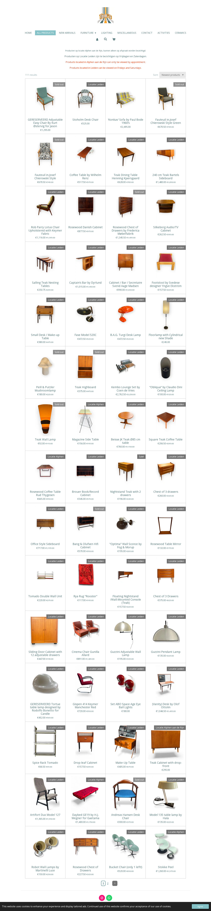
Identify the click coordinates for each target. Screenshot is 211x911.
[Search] (105, 39)
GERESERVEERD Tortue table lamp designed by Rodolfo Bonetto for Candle (45, 709)
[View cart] (113, 39)
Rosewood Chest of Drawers (85, 869)
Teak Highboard (85, 387)
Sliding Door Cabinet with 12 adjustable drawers (45, 653)
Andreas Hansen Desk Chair (125, 816)
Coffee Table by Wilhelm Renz (85, 176)
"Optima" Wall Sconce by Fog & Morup (125, 545)
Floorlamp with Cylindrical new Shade (166, 336)
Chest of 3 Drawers (165, 596)
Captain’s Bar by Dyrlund (85, 282)
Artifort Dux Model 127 (45, 814)
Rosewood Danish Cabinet (85, 227)
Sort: (155, 74)
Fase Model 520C (85, 334)
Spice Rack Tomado (45, 762)
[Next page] (114, 883)
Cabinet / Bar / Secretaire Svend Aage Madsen (125, 284)
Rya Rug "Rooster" (85, 596)
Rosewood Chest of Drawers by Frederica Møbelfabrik (125, 230)
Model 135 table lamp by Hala (166, 816)
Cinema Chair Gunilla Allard (85, 653)
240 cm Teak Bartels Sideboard (165, 176)
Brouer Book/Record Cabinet (85, 493)
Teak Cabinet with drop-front (166, 764)
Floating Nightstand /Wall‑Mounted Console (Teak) (125, 599)
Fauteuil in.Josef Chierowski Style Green (166, 121)
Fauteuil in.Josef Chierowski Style (45, 176)
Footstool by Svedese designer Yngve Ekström (166, 284)
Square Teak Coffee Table (166, 439)
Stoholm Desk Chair (85, 119)
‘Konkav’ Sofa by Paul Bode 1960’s (125, 121)
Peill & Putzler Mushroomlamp (45, 389)
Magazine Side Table (85, 439)
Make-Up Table (125, 762)
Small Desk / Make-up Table (45, 336)
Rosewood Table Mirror (165, 544)
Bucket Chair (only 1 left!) (125, 867)
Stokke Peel (166, 867)
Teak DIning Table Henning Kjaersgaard (125, 176)
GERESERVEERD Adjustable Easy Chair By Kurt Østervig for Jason (45, 123)
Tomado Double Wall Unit (45, 596)
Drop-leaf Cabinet (85, 762)
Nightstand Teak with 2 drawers (125, 493)
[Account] (97, 39)
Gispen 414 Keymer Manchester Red (85, 706)
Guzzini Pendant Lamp (165, 651)
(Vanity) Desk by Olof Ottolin (165, 706)
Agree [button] (200, 906)
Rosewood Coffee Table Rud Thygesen (45, 493)
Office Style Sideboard (45, 544)
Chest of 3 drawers (165, 491)
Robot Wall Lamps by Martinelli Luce (45, 869)
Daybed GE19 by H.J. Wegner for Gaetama (85, 816)
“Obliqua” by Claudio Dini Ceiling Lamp (165, 389)
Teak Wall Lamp (45, 439)
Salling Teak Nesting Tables (45, 284)
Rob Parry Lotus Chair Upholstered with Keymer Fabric (45, 230)
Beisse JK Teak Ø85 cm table (125, 441)
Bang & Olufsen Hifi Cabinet (85, 545)
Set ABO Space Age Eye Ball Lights (126, 706)
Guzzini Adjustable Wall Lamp (125, 653)
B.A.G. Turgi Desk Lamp (125, 334)
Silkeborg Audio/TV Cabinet (165, 229)
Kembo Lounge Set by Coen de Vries (125, 389)
